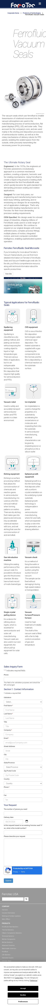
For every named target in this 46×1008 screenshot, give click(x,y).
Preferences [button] (33, 980)
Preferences (23, 1002)
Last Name (8, 714)
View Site (8, 274)
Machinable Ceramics (9, 948)
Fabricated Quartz (7, 958)
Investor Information (8, 913)
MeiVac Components (8, 939)
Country (6, 779)
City (5, 754)
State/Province (9, 763)
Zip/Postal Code (10, 771)
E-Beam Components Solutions (12, 933)
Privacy (15, 872)
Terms (23, 872)
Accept (23, 988)
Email (6, 738)
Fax (5, 795)
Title (5, 722)
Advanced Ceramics (8, 945)
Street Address (9, 746)
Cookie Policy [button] (19, 978)
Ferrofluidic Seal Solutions (10, 927)
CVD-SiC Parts (6, 961)
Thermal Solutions (8, 930)
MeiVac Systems (7, 942)
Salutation (7, 697)
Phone (6, 675)
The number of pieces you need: (15, 809)
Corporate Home (13, 13)
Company (8, 730)
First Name (8, 706)
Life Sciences (6, 955)
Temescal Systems (8, 936)
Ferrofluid (5, 951)
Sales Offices (6, 919)
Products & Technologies (32, 13)
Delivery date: (9, 817)
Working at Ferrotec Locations (11, 916)
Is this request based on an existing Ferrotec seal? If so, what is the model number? (23, 826)
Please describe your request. (15, 836)
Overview (5, 910)
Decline (23, 995)
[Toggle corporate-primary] (40, 3)
